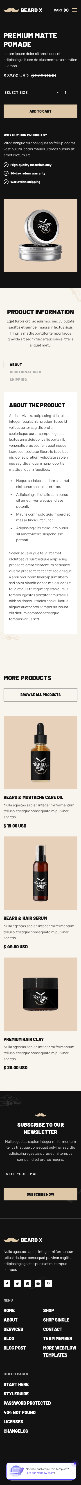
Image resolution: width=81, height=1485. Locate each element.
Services (13, 1329)
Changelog (16, 1431)
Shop (48, 1310)
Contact (52, 1329)
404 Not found (20, 1412)
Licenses (13, 1421)
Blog (9, 1338)
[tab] (13, 364)
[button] (61, 10)
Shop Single (56, 1319)
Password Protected (27, 1403)
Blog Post (15, 1347)
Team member (57, 1338)
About (11, 1319)
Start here (16, 1384)
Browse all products (40, 694)
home (9, 1310)
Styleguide (16, 1393)
